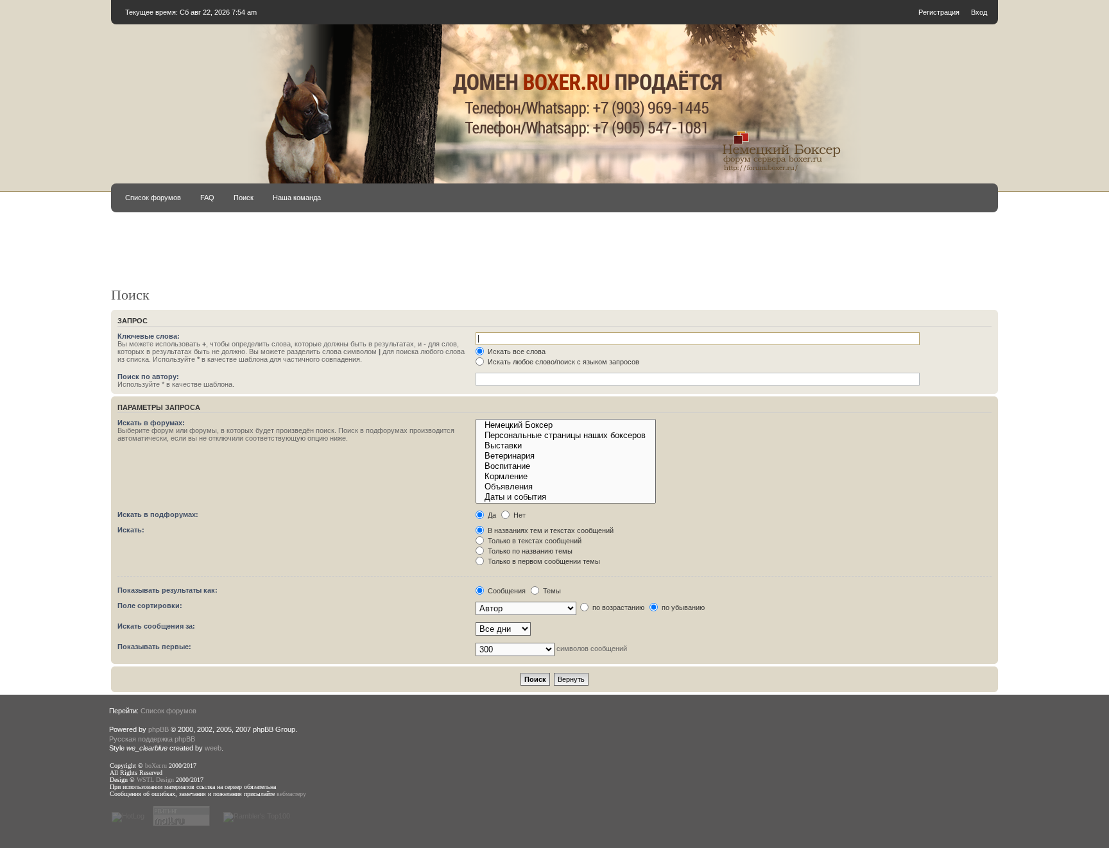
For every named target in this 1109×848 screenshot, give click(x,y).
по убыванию (682, 607)
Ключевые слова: (148, 336)
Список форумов (153, 197)
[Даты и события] (565, 497)
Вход (979, 12)
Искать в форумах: (151, 423)
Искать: (130, 530)
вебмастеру (291, 793)
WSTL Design (155, 779)
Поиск (244, 197)
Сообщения (506, 591)
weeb (213, 748)
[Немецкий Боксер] (565, 425)
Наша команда (297, 197)
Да (491, 515)
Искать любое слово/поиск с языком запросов (562, 362)
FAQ (207, 197)
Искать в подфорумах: (157, 514)
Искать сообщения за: (156, 626)
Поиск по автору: (148, 376)
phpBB (158, 729)
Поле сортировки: (149, 605)
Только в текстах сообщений (533, 541)
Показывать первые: (154, 646)
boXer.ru (156, 765)
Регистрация (938, 12)
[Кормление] (565, 476)
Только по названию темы (529, 551)
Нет (519, 515)
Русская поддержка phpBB (152, 739)
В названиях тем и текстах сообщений (550, 530)
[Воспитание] (565, 466)
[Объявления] (565, 487)
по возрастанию (617, 607)
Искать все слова (516, 351)
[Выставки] (565, 446)
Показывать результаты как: (167, 590)
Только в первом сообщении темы (543, 561)
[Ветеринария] (565, 456)
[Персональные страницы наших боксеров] (565, 435)
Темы (551, 591)
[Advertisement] (523, 255)
